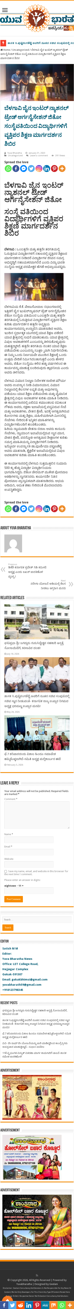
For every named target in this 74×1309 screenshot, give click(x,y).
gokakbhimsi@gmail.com (30, 979)
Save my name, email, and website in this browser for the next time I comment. (36, 873)
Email (8, 846)
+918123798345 (12, 990)
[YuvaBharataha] (37, 17)
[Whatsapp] (8, 168)
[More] (62, 168)
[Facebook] (15, 168)
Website (8, 858)
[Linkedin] (46, 168)
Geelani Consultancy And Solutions (27, 1288)
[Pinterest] (54, 168)
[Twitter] (31, 168)
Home (6, 49)
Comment (10, 799)
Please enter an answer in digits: (22, 879)
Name (8, 834)
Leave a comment (39, 155)
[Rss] (37, 1275)
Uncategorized (20, 49)
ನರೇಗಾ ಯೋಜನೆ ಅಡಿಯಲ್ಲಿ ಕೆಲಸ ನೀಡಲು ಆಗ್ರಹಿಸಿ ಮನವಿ (48, 584)
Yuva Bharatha (14, 153)
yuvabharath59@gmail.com (21, 984)
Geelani (53, 1284)
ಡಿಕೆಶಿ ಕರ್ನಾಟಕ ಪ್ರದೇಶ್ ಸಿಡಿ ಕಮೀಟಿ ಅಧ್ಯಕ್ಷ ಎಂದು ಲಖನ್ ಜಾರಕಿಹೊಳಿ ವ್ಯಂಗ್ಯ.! (27, 570)
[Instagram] (39, 168)
